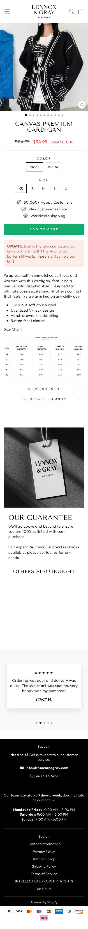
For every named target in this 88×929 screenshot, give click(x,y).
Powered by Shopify (44, 902)
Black (34, 166)
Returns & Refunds (44, 398)
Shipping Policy (44, 866)
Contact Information (44, 844)
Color (44, 158)
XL (67, 188)
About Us (44, 889)
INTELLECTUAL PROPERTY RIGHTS (44, 881)
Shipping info (44, 389)
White (53, 166)
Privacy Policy (44, 851)
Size (44, 180)
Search (44, 836)
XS (21, 188)
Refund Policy (44, 859)
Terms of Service (44, 874)
